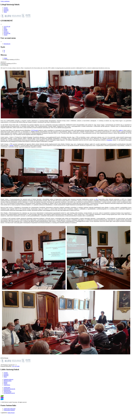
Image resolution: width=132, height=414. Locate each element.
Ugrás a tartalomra (5, 1)
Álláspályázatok (7, 391)
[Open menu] (1, 24)
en (4, 51)
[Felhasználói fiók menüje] (1, 41)
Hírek (5, 28)
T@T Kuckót (34, 130)
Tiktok (5, 12)
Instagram (6, 10)
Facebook (6, 9)
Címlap (5, 58)
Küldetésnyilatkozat (8, 379)
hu (4, 50)
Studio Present (11, 412)
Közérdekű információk (9, 389)
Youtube (6, 7)
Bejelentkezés (7, 43)
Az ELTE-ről (7, 26)
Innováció (6, 32)
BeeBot (11, 145)
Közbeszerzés (7, 390)
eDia (96, 199)
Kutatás (5, 30)
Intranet (5, 382)
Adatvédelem (7, 385)
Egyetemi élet (7, 33)
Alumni (5, 34)
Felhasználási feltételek (9, 410)
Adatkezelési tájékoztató (9, 408)
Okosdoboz (109, 140)
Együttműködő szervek (9, 393)
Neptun (5, 383)
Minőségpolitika (7, 380)
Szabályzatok (7, 387)
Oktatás (5, 29)
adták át (121, 130)
